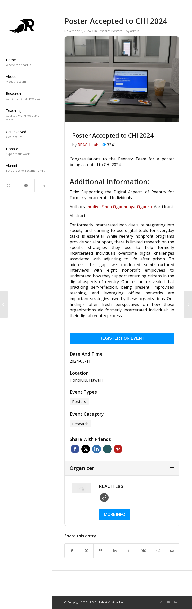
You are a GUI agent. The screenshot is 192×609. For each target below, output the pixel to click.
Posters (117, 31)
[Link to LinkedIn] (43, 185)
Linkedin (96, 449)
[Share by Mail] (172, 551)
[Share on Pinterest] (101, 551)
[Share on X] (87, 551)
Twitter (86, 449)
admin (134, 31)
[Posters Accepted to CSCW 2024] (4, 304)
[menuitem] (26, 62)
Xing (107, 449)
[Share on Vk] (143, 551)
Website (104, 497)
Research (104, 31)
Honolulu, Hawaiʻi (86, 380)
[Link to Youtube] (25, 185)
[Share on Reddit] (158, 551)
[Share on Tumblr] (129, 551)
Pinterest (118, 449)
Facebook (75, 449)
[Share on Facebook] (72, 551)
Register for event (122, 338)
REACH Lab (88, 145)
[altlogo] (26, 26)
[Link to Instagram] (8, 185)
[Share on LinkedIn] (115, 551)
